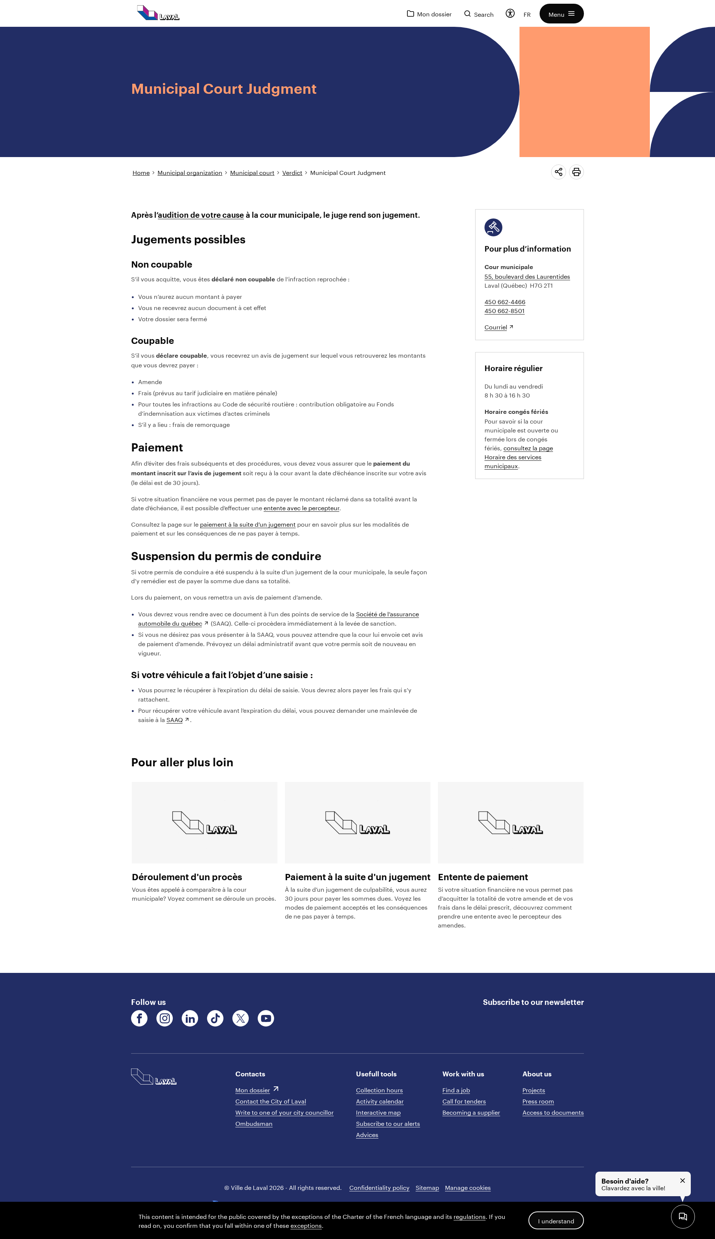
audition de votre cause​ (201, 214)
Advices (367, 1134)
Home (141, 171)
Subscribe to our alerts (388, 1122)
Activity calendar (380, 1100)
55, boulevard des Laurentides (527, 275)
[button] (562, 13)
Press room (538, 1100)
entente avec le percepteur (301, 507)
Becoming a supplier (471, 1111)
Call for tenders (464, 1100)
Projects (533, 1089)
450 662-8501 (504, 309)
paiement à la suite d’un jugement (248, 523)
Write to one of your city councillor (284, 1111)
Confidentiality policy (379, 1186)
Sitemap (427, 1186)
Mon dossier (252, 1089)
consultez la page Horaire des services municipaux (518, 456)
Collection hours (379, 1089)
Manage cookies (468, 1186)
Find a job (456, 1089)
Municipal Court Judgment (348, 171)
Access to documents (553, 1111)
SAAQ (174, 719)
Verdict (292, 171)
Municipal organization (190, 171)
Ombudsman (254, 1122)
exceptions (306, 1224)
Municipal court (252, 171)
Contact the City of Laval (270, 1100)
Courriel (495, 326)
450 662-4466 (504, 301)
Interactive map (378, 1111)
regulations (470, 1215)
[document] (357, 500)
